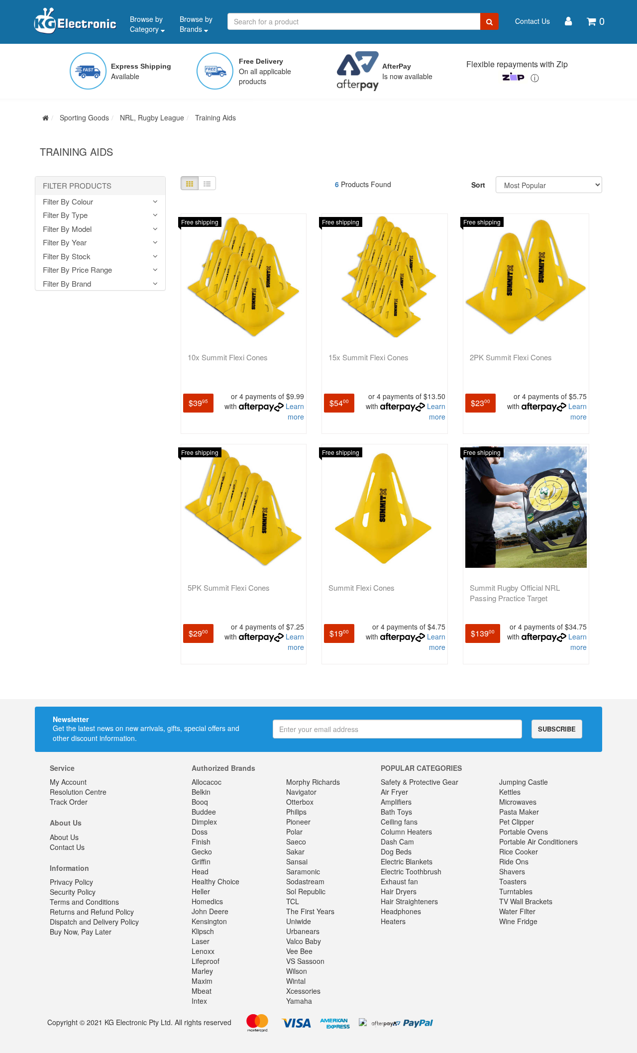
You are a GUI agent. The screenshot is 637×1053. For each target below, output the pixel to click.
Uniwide (298, 921)
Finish (201, 841)
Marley (202, 971)
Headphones (401, 911)
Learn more (295, 411)
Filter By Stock (67, 256)
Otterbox (300, 802)
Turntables (515, 891)
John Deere (210, 911)
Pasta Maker (519, 812)
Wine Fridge (518, 921)
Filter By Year (65, 242)
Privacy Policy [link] (71, 882)
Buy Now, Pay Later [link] (80, 932)
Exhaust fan (399, 881)
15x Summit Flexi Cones (368, 357)
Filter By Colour (68, 202)
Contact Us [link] (67, 847)
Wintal (296, 981)
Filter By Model (67, 229)
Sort (478, 185)
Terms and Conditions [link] (84, 902)
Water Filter (517, 911)
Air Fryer (394, 792)
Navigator (301, 792)
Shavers (512, 871)
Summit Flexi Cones (361, 587)
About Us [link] (64, 837)
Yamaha (299, 1001)
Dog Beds (396, 851)
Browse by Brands (196, 24)
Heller (201, 891)
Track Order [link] (69, 802)
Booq (200, 802)
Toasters (513, 881)
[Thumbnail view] (190, 183)
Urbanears (302, 931)
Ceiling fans (399, 822)
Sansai (297, 861)
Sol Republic (305, 891)
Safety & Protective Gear (419, 782)
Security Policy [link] (73, 892)
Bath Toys (396, 812)
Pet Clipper (516, 822)
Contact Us (532, 21)
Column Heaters (406, 832)
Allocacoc (206, 782)
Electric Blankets (406, 861)
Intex (199, 1001)
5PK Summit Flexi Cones (229, 587)
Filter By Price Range (77, 270)
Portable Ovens (523, 832)
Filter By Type (65, 215)
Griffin (201, 861)
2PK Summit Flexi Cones (511, 357)
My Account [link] (68, 782)
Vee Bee (299, 951)
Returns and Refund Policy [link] (92, 912)
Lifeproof (205, 961)
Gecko (202, 851)
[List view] (207, 183)
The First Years (310, 911)
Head (200, 871)
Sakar (295, 851)
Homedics (207, 901)
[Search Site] (489, 21)
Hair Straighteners (409, 901)
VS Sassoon (305, 961)
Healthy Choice (215, 881)
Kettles (510, 792)
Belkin (201, 792)
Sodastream (305, 881)
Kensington (209, 921)
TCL (292, 901)
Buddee (204, 812)
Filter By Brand (67, 284)
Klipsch (203, 931)
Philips (296, 812)
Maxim (202, 981)
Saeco (296, 841)
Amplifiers (396, 802)
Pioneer (298, 822)
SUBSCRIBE (557, 729)
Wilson (296, 971)
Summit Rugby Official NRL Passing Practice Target (515, 592)
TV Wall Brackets (525, 901)
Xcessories (303, 991)
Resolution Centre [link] (78, 792)
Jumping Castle (523, 782)
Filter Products (77, 186)
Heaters (393, 921)
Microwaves (517, 802)
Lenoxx (203, 951)
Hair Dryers (399, 891)
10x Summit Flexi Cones (228, 357)
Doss (200, 832)
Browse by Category (146, 24)
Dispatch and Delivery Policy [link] (94, 922)
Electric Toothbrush (411, 871)
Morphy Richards (313, 782)
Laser (201, 941)
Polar (294, 832)
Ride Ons (514, 861)
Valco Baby (303, 941)
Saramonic (303, 871)
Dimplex (204, 822)
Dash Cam (397, 841)
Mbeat (202, 991)
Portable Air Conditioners (538, 841)
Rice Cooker (518, 851)
